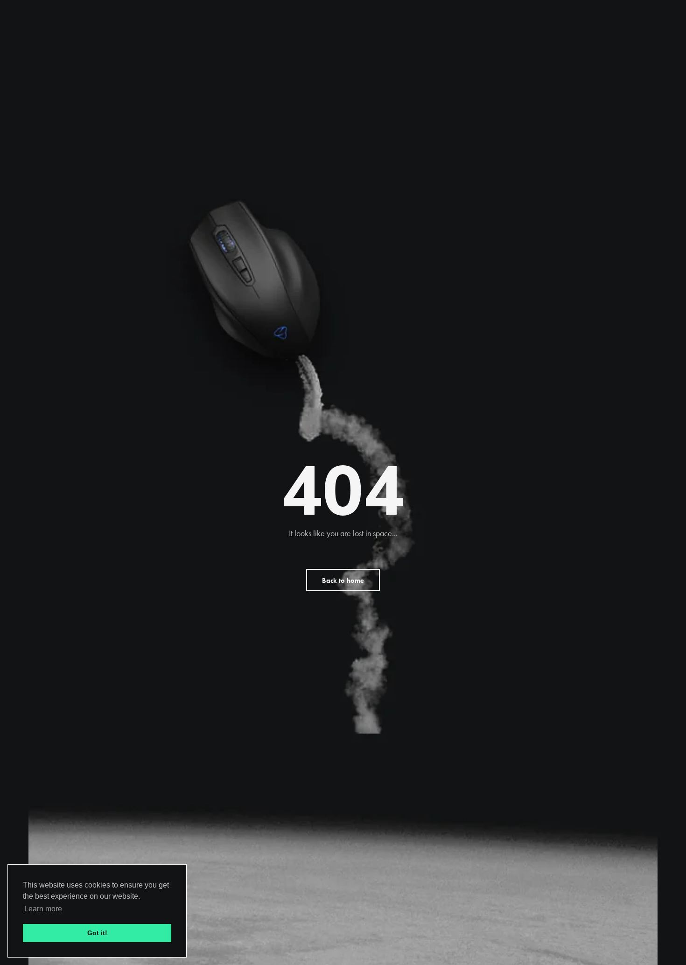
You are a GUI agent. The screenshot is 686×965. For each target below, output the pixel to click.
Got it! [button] (97, 933)
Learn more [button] (43, 909)
